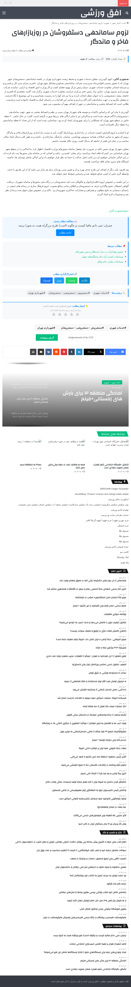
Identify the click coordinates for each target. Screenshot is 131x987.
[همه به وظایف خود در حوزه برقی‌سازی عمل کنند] (65, 451)
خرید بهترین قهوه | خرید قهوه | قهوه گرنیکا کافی (107, 520)
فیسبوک (46, 280)
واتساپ (71, 280)
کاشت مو (124, 552)
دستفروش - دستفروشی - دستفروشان (81, 327)
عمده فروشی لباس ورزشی (116, 546)
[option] (65, 395)
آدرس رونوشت (47, 337)
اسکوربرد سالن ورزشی (118, 499)
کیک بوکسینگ (123, 557)
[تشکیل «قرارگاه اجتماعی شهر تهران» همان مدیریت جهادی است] (109, 451)
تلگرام (84, 280)
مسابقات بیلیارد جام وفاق (110, 261)
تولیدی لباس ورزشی (120, 509)
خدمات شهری (117, 327)
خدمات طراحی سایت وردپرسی (115, 515)
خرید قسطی (123, 525)
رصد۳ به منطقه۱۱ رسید (30, 465)
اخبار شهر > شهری (112, 23)
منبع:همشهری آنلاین (119, 210)
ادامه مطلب (65, 232)
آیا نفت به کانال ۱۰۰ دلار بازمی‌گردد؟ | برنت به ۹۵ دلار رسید (89, 3)
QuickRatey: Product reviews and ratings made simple (102, 494)
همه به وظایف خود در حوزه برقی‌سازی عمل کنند (66, 466)
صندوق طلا (124, 531)
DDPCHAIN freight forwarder (114, 488)
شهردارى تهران (45, 327)
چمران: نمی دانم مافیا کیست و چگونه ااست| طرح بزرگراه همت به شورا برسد (65, 225)
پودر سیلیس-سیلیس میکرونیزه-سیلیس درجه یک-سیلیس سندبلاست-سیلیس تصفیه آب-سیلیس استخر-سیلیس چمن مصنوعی (73, 504)
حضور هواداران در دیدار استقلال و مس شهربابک (99, 251)
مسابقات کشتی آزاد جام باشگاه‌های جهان (102, 256)
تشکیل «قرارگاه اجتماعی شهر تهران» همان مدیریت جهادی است (111, 466)
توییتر (59, 280)
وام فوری (124, 562)
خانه (124, 23)
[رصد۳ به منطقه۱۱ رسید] (21, 451)
